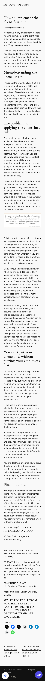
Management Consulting (14, 27)
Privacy (13, 677)
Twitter (22, 586)
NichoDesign (21, 592)
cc (35, 592)
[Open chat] (38, 674)
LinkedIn (32, 586)
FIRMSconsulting (15, 4)
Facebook (12, 586)
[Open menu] (41, 4)
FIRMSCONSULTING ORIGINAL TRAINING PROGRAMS (21, 613)
